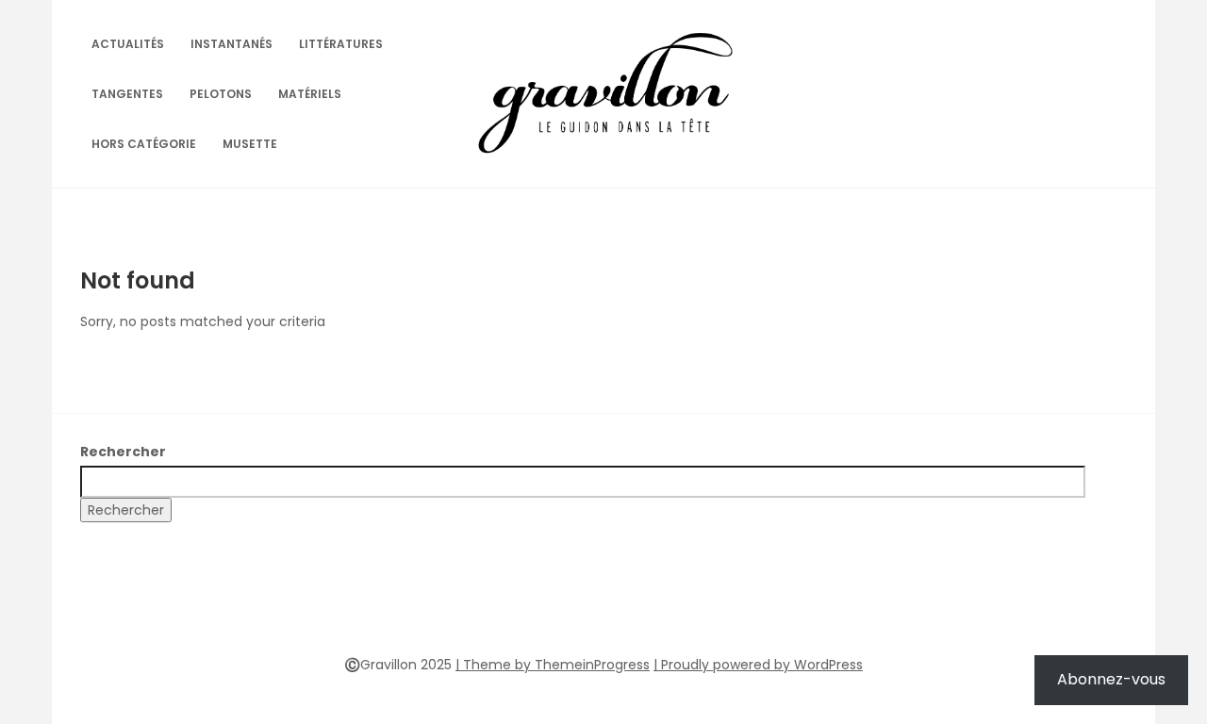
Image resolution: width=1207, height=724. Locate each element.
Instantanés (231, 44)
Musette (250, 144)
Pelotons (221, 94)
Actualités (127, 44)
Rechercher (123, 451)
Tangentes (127, 94)
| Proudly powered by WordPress (758, 664)
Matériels (309, 94)
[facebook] (535, 607)
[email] (671, 607)
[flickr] (569, 607)
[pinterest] (603, 607)
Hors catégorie (143, 144)
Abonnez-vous (1111, 679)
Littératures (341, 44)
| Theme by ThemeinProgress (552, 664)
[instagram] (637, 607)
